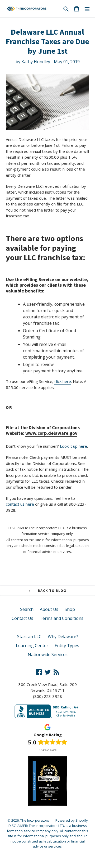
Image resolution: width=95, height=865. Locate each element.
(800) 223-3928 (47, 696)
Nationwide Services (48, 654)
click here (62, 381)
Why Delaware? (63, 636)
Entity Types (67, 645)
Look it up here (73, 446)
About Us (49, 609)
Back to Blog (51, 590)
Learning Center (32, 645)
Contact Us (22, 618)
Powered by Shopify (71, 820)
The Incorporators (34, 820)
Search (27, 609)
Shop (70, 609)
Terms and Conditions (61, 618)
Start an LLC (29, 636)
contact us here (20, 504)
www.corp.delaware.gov (51, 433)
